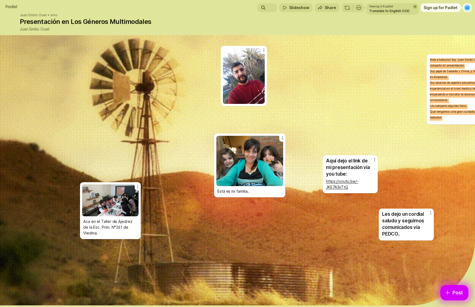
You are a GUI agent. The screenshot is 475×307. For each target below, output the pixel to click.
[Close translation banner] (415, 6)
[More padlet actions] (358, 7)
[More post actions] (431, 213)
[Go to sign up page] (467, 7)
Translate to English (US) (389, 11)
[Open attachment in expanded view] (249, 161)
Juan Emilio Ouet (33, 15)
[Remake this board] (347, 7)
